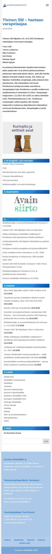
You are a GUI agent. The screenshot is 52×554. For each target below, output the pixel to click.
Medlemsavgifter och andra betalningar (19, 184)
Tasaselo (7, 386)
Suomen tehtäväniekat (13, 389)
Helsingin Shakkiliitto (12, 402)
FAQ (4, 168)
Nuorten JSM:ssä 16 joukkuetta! (17, 308)
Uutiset (7, 540)
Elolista (7, 411)
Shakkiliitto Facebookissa (14, 380)
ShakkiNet (8, 383)
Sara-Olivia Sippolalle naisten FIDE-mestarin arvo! (25, 290)
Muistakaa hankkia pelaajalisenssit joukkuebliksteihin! (25, 248)
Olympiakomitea (10, 418)
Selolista (7, 408)
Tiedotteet (12, 219)
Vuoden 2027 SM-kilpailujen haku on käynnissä (22, 230)
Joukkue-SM (24, 543)
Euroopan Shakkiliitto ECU (15, 399)
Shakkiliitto (19, 540)
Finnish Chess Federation (13, 164)
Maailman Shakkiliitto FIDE (15, 396)
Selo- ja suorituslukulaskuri (15, 414)
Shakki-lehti (9, 377)
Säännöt (30, 540)
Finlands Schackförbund (13, 176)
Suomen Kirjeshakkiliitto (14, 392)
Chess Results (10, 405)
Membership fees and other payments (19, 172)
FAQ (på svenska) (10, 180)
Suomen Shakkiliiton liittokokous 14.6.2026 (21, 278)
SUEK (6, 421)
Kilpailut (41, 540)
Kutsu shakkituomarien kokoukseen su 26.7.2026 (23, 252)
